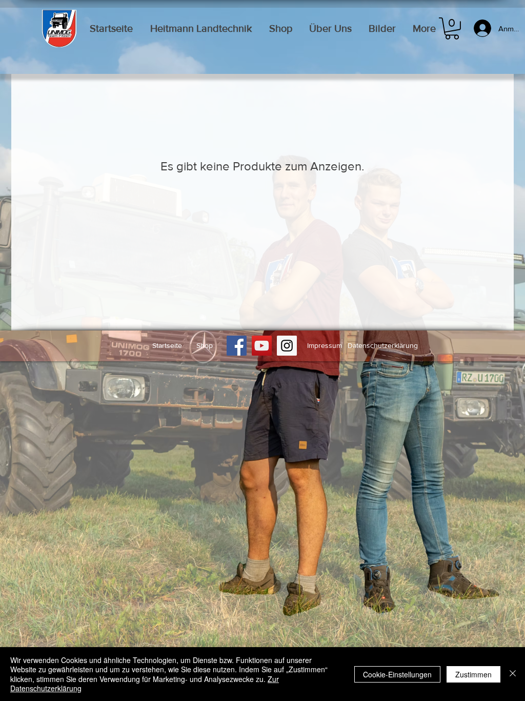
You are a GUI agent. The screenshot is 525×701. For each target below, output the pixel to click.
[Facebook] (237, 346)
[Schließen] (513, 674)
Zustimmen (473, 674)
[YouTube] (262, 346)
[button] (452, 28)
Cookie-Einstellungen (397, 674)
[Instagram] (287, 346)
